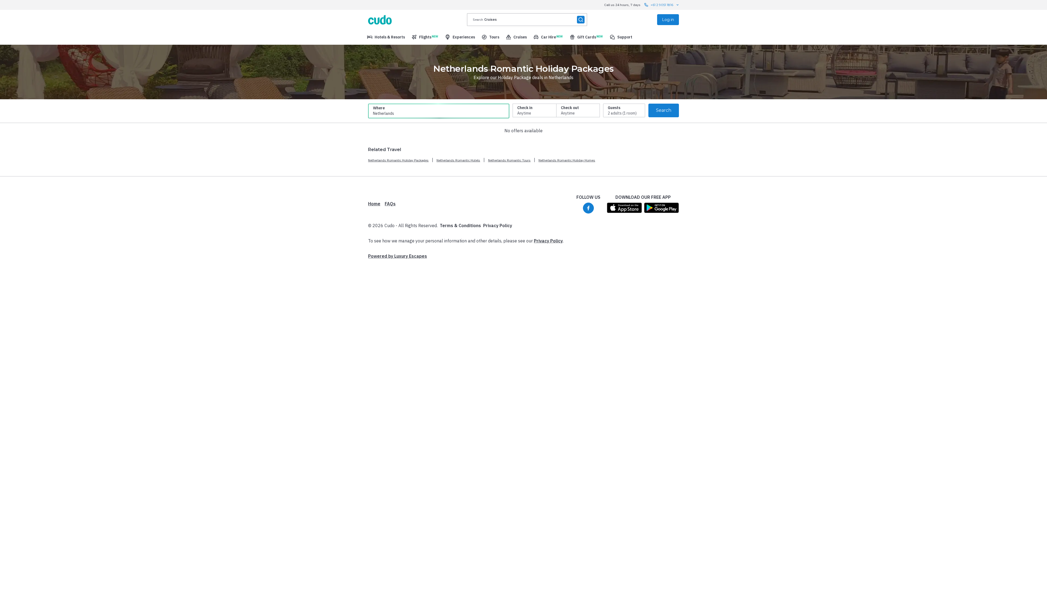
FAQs (390, 203)
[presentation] (527, 20)
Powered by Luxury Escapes (397, 256)
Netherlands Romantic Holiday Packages (398, 160)
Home (374, 203)
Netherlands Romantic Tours (509, 160)
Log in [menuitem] (668, 19)
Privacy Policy (497, 225)
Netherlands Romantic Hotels (458, 160)
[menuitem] (386, 37)
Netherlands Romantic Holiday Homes (566, 160)
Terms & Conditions (460, 225)
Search (663, 110)
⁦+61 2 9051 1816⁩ (662, 5)
